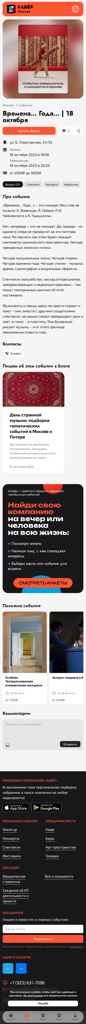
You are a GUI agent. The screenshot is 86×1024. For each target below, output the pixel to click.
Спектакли (11, 847)
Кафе (50, 829)
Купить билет (29, 131)
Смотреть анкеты (43, 582)
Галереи (52, 856)
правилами (76, 946)
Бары (50, 838)
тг (8, 968)
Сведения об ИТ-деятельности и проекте (16, 895)
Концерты (11, 838)
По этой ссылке (33, 995)
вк (21, 968)
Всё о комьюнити (59, 876)
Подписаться (43, 939)
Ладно (43, 1003)
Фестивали (12, 856)
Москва (24, 11)
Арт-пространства (61, 847)
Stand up (10, 829)
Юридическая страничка (14, 879)
